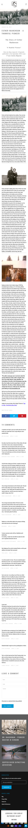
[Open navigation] (2, 4)
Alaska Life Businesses (6, 804)
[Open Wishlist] (25, 825)
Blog (2, 796)
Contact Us (4, 801)
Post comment (7, 706)
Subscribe (6, 787)
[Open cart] (26, 4)
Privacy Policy (4, 799)
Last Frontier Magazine (15, 55)
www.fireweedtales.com (15, 388)
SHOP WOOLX (14, 819)
